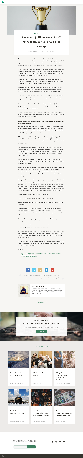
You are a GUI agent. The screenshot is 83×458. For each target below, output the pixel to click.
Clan (24, 456)
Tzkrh (7, 2)
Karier (15, 456)
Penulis (20, 456)
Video (63, 2)
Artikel (58, 2)
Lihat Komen (41, 302)
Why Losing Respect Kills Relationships (29, 256)
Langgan (32, 446)
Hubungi (28, 456)
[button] (79, 2)
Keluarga (47, 33)
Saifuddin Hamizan (35, 51)
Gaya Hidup (36, 33)
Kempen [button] (68, 2)
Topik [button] (74, 2)
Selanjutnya (41, 331)
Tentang (11, 456)
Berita (53, 2)
